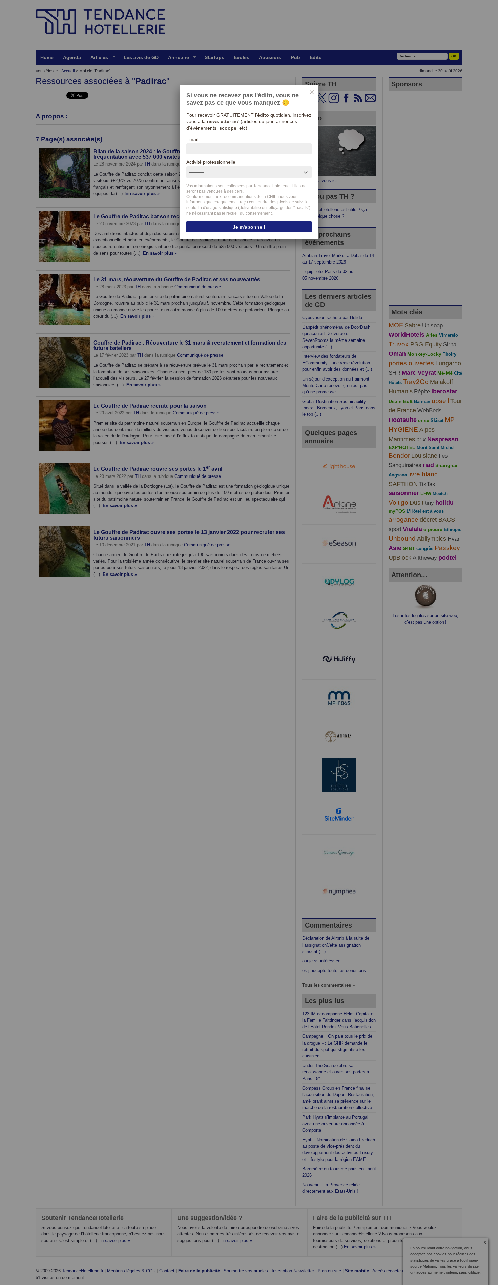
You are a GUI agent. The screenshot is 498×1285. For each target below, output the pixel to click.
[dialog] (249, 162)
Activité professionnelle (210, 162)
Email (192, 139)
